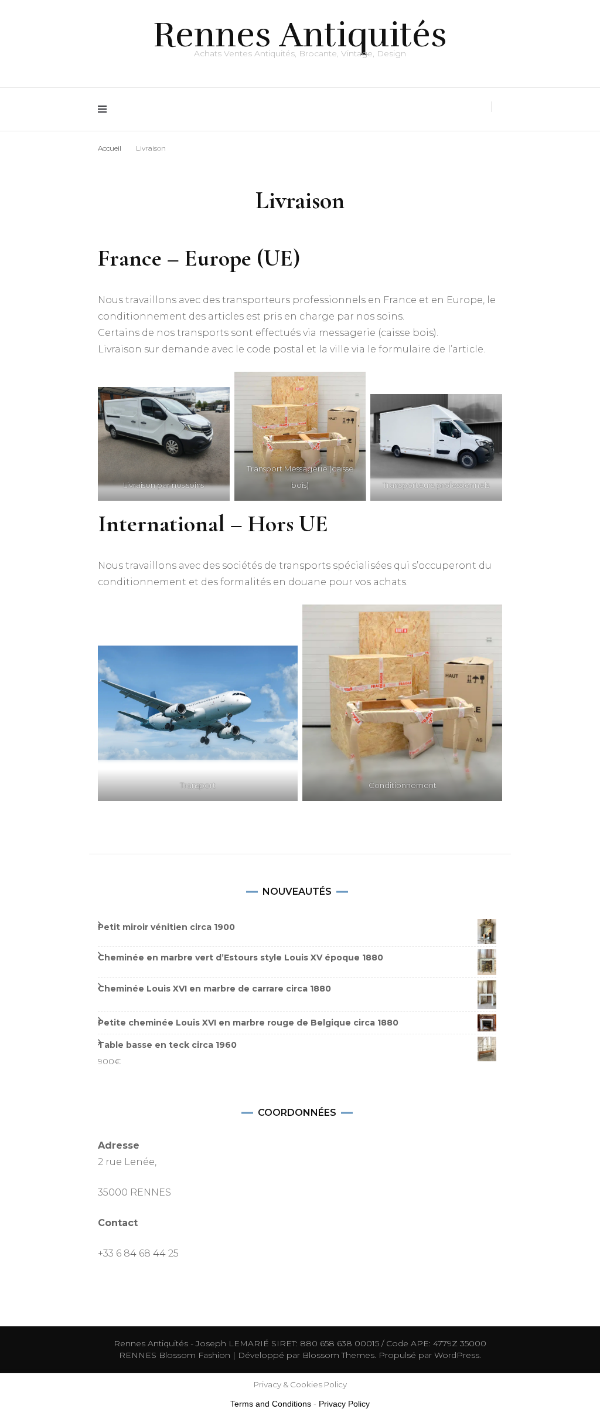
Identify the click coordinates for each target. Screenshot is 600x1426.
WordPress (456, 1355)
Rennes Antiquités (300, 34)
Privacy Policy (344, 1403)
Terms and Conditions (270, 1403)
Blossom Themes (337, 1355)
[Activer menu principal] (105, 109)
